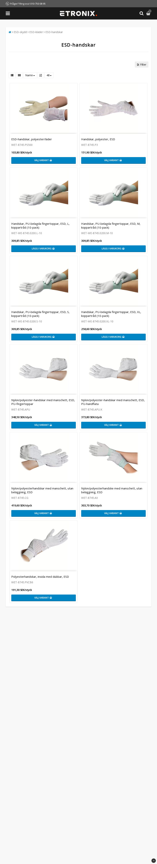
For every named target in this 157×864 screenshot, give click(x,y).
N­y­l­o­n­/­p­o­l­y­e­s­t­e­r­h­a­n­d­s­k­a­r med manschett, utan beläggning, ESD (42, 490)
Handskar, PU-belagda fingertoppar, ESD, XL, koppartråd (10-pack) (111, 314)
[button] (148, 13)
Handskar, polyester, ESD (98, 139)
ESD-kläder (36, 32)
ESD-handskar (54, 32)
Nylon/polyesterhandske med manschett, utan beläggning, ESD (111, 490)
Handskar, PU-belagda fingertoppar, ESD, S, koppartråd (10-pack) (40, 314)
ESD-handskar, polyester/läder (31, 139)
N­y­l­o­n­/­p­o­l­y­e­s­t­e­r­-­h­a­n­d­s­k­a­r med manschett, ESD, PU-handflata (113, 402)
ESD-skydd (20, 32)
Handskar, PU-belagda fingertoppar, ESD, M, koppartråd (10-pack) (110, 225)
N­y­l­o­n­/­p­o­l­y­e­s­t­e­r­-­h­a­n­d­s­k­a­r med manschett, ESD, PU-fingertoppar (43, 402)
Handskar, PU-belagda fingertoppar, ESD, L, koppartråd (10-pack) (40, 225)
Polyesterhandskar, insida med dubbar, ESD (40, 576)
